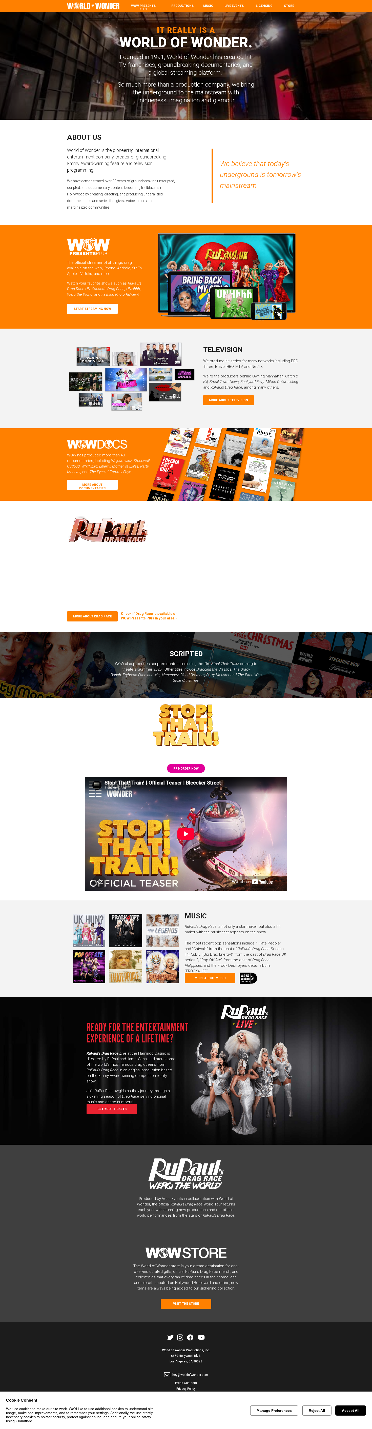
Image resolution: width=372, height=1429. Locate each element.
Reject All (317, 1410)
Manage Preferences (274, 1410)
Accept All (350, 1410)
